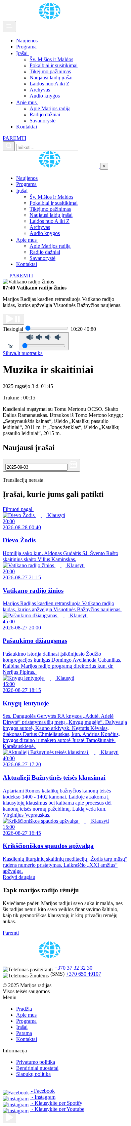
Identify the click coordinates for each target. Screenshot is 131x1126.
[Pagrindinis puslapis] (51, 18)
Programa (26, 46)
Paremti (11, 933)
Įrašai (22, 53)
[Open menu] (9, 26)
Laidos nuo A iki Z (50, 83)
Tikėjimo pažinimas (50, 71)
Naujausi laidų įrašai (51, 77)
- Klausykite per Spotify (56, 1103)
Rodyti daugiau (19, 877)
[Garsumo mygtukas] (44, 341)
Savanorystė (42, 120)
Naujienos (27, 40)
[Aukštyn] (9, 1117)
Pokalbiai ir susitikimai (54, 65)
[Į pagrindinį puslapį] (51, 166)
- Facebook (42, 1091)
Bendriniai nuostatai (37, 1068)
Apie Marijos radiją (50, 108)
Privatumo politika (35, 1062)
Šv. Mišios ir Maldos (51, 59)
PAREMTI (14, 138)
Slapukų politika (33, 1074)
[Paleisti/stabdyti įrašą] (13, 319)
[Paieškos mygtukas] (9, 146)
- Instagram (42, 1097)
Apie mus (27, 102)
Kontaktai (26, 126)
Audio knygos (45, 96)
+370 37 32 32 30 (73, 968)
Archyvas (40, 89)
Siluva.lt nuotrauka (23, 353)
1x (10, 346)
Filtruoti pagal (18, 509)
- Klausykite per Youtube (57, 1109)
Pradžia (24, 1009)
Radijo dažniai (45, 114)
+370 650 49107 (83, 974)
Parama (24, 1033)
